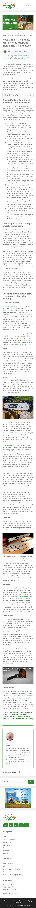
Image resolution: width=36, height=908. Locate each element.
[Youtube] (26, 825)
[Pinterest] (21, 825)
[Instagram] (16, 825)
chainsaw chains (10, 445)
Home (4, 33)
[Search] (31, 782)
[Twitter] (11, 825)
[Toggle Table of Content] (30, 95)
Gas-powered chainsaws (11, 306)
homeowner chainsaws (14, 378)
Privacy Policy (8, 842)
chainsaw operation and (19, 700)
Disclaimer (23, 58)
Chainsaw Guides (17, 33)
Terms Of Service (9, 839)
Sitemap (6, 851)
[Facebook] (5, 825)
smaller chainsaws (22, 596)
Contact (6, 853)
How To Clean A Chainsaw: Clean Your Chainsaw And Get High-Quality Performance (18, 719)
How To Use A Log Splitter (12, 875)
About (5, 836)
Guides (9, 33)
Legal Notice (7, 848)
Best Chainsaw (8, 863)
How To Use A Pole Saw (11, 869)
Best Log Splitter (8, 872)
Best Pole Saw (8, 866)
